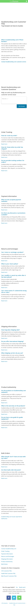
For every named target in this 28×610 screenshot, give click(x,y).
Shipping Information (7, 559)
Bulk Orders (4, 564)
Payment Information (7, 554)
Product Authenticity (6, 561)
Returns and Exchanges (7, 556)
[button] (26, 1)
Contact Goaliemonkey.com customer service (13, 62)
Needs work (22, 587)
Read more (4, 144)
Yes (17, 587)
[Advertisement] (14, 74)
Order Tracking (5, 551)
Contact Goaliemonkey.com (8, 548)
